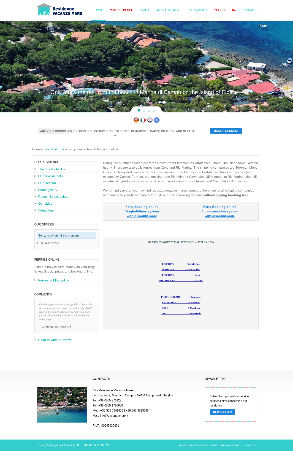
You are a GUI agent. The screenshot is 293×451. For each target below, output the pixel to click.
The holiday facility (51, 169)
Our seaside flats (50, 176)
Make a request (226, 131)
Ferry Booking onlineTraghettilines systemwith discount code (142, 211)
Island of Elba (54, 149)
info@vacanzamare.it (114, 415)
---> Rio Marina (181, 269)
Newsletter (222, 412)
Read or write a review (54, 340)
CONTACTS (250, 10)
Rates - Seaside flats (53, 196)
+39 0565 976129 (109, 400)
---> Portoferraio (181, 264)
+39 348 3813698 (137, 410)
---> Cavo (181, 275)
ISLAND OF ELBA (225, 10)
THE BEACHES (197, 10)
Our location (47, 183)
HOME (99, 10)
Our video (45, 203)
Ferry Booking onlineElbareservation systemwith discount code (219, 211)
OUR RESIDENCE (121, 10)
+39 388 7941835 (111, 410)
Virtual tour (46, 210)
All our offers (50, 243)
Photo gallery (47, 190)
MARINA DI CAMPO (168, 10)
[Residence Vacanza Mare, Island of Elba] (150, 122)
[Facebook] (157, 122)
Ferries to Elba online (53, 280)
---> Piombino (181, 297)
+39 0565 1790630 (110, 405)
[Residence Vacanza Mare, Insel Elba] (136, 122)
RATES (144, 10)
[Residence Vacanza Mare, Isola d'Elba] (143, 122)
